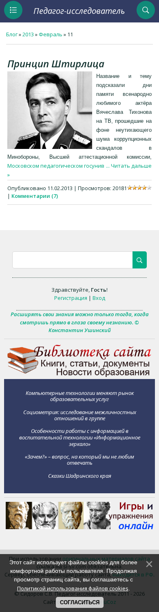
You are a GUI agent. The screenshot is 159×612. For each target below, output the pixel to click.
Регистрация (70, 298)
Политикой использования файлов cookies (72, 588)
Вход (99, 298)
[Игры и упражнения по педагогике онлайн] (80, 527)
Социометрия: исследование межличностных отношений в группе (79, 415)
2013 (28, 34)
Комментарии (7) (34, 196)
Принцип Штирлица (55, 63)
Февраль (50, 34)
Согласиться (79, 602)
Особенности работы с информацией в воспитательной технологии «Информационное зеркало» (79, 437)
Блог (12, 34)
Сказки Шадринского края (79, 475)
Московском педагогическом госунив (59, 165)
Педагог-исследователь (79, 10)
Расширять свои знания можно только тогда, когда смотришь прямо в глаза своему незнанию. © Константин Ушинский (80, 322)
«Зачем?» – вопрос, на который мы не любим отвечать (79, 459)
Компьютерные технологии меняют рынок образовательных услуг (80, 396)
